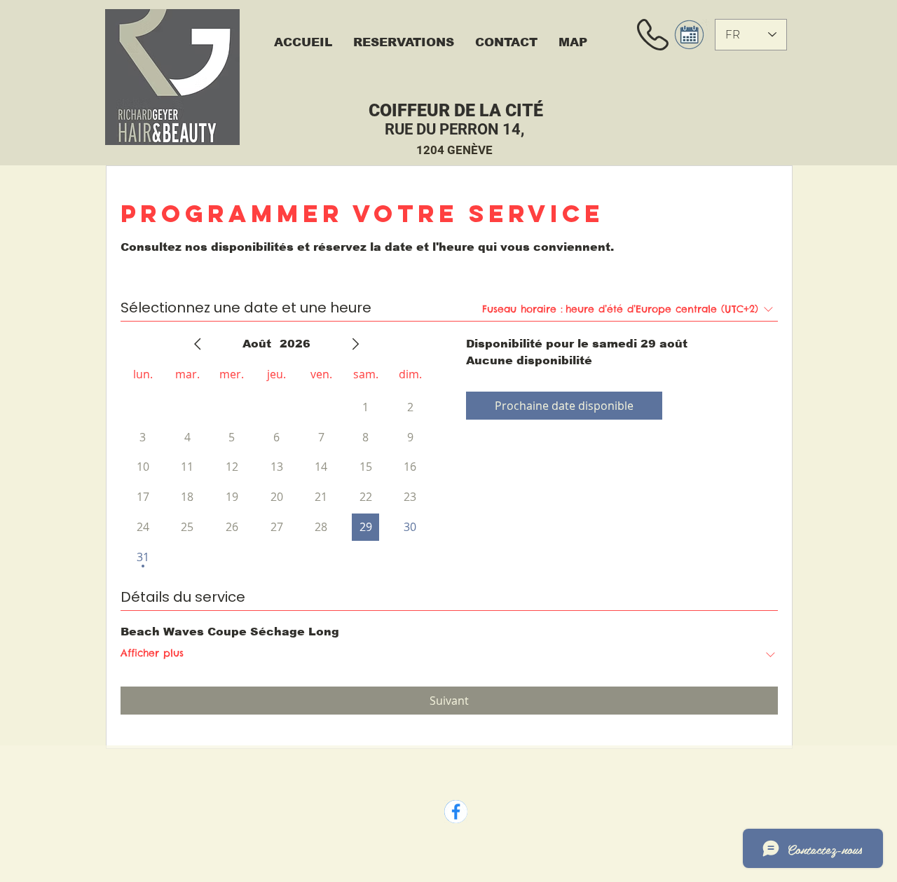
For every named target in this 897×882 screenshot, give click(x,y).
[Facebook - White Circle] (455, 811)
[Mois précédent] (197, 344)
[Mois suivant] (355, 344)
